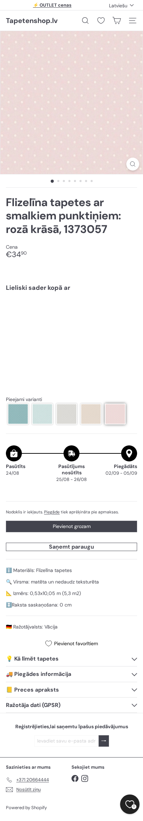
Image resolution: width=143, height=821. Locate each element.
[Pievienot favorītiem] (127, 311)
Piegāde (52, 512)
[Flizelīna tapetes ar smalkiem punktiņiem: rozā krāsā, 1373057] (71, 318)
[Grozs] (117, 20)
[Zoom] (132, 164)
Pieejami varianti (24, 399)
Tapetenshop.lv (32, 20)
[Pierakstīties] (104, 741)
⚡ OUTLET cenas (52, 5)
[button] (18, 414)
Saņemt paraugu (71, 546)
